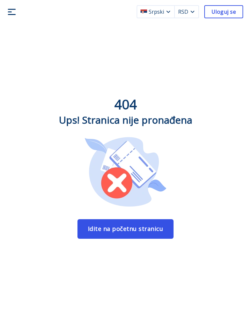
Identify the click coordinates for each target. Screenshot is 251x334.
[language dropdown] (168, 12)
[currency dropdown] (192, 12)
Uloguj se (223, 11)
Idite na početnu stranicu (125, 229)
